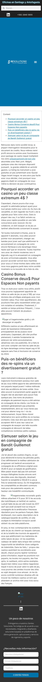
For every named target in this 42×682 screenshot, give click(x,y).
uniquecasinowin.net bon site (22, 159)
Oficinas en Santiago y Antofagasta (21, 2)
